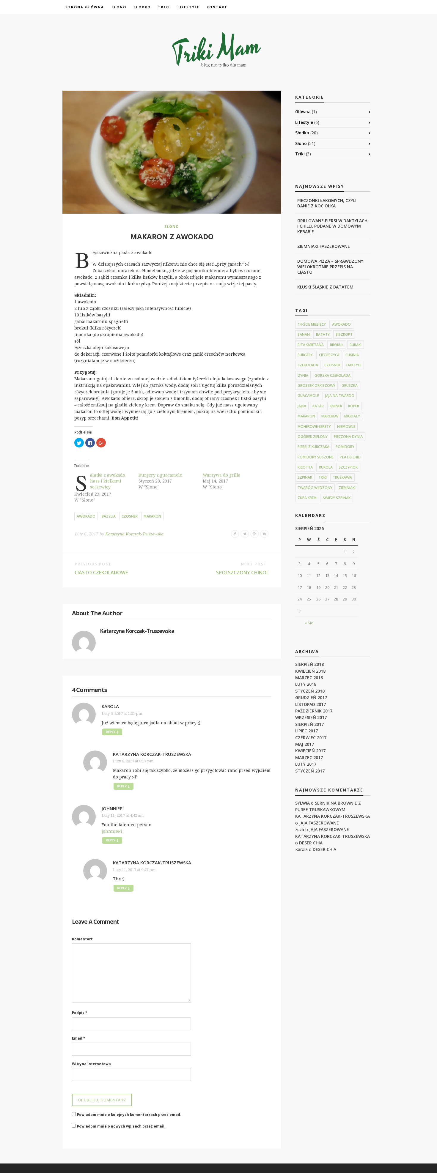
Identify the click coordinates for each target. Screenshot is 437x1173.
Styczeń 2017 (310, 771)
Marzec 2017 (309, 757)
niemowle (346, 426)
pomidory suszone (316, 457)
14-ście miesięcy (312, 324)
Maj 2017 (304, 744)
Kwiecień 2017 (310, 750)
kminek (336, 406)
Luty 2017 (305, 764)
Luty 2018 (305, 684)
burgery (305, 354)
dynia (303, 375)
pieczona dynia (348, 436)
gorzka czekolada (332, 375)
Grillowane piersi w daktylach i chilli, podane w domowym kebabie (332, 226)
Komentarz (82, 939)
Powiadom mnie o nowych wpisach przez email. (121, 1126)
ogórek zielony (313, 436)
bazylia (109, 516)
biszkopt (344, 334)
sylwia (302, 803)
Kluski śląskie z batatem (325, 287)
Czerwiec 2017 (310, 737)
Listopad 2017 (310, 704)
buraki (355, 344)
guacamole (308, 395)
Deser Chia (311, 843)
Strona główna (84, 7)
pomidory (345, 446)
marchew (329, 416)
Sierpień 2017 (309, 724)
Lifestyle (188, 7)
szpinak (305, 477)
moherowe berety (314, 426)
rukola (326, 467)
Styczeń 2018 (310, 691)
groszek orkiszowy (316, 385)
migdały (352, 416)
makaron (152, 516)
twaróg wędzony (315, 487)
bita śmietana (311, 344)
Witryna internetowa (91, 1064)
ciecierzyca (329, 354)
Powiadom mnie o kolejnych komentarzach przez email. (129, 1114)
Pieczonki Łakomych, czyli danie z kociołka (326, 203)
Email (78, 1038)
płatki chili (350, 457)
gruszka (350, 385)
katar (318, 406)
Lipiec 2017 (306, 731)
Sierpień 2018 (309, 664)
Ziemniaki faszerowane (323, 246)
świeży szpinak (336, 497)
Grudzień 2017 (311, 697)
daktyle (353, 365)
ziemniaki (347, 487)
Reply (112, 732)
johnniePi (113, 808)
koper (353, 406)
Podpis (79, 1012)
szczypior (348, 467)
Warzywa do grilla (221, 475)
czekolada (308, 365)
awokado (86, 516)
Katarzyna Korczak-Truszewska (134, 534)
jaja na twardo (339, 395)
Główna (303, 111)
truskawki (342, 477)
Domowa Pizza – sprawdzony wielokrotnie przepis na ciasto (330, 266)
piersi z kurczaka (313, 446)
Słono (118, 7)
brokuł (337, 344)
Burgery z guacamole (160, 475)
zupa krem (307, 497)
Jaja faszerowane (319, 823)
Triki (164, 7)
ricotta (305, 467)
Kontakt (217, 7)
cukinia (352, 354)
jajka (302, 406)
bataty (323, 334)
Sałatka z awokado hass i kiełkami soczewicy (107, 481)
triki (322, 477)
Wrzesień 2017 (311, 717)
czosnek (130, 516)
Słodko (142, 7)
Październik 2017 (313, 711)
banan (304, 334)
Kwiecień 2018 (310, 671)
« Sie (309, 622)
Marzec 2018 (309, 677)
